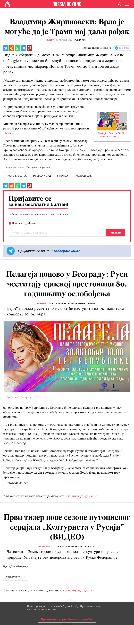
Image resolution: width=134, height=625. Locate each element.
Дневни (32, 223)
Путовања (44, 547)
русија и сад (42, 175)
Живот (50, 40)
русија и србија (17, 482)
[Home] (7, 4)
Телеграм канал (66, 251)
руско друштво (16, 175)
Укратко (62, 175)
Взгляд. (8, 133)
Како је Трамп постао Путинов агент (111, 135)
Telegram (124, 48)
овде (99, 606)
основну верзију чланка (81, 496)
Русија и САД (83, 175)
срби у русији (15, 577)
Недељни (17, 223)
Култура (41, 304)
